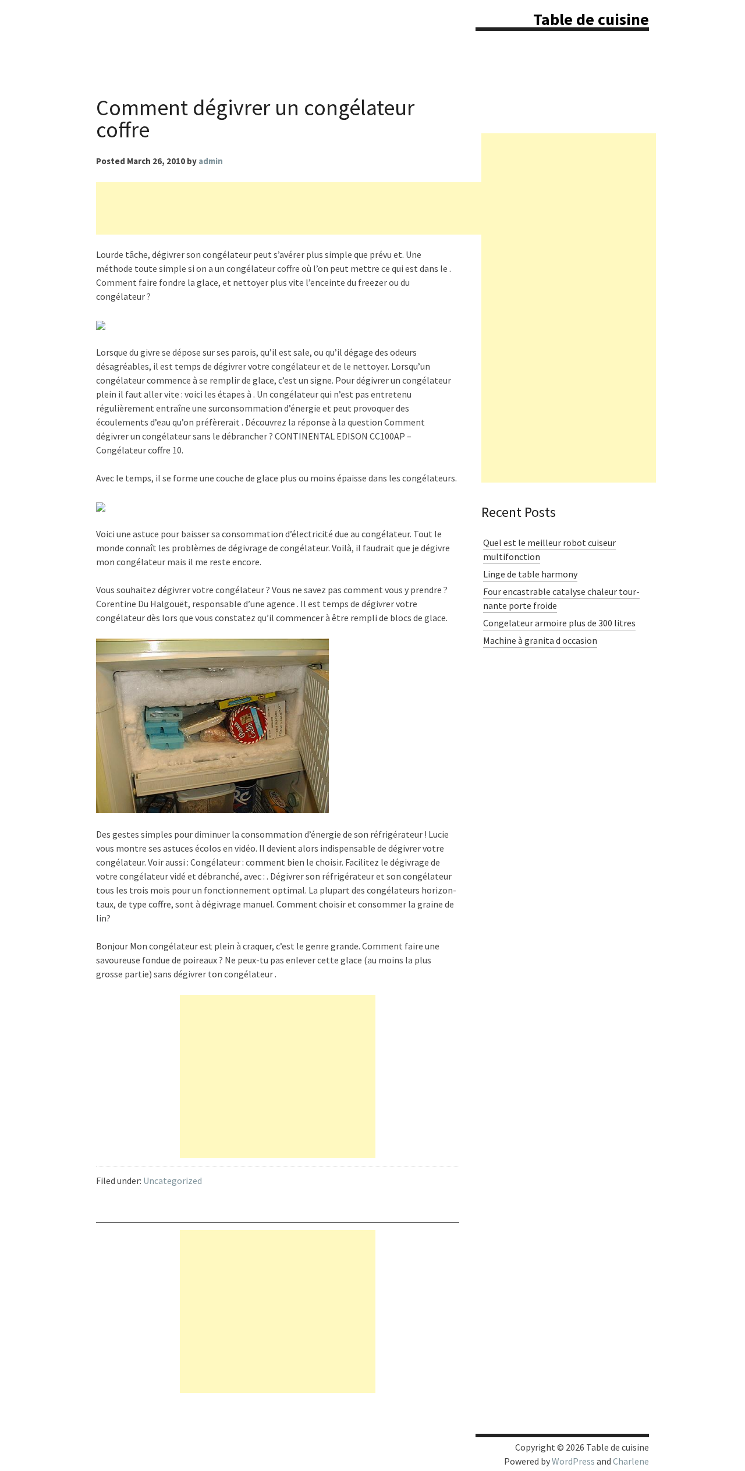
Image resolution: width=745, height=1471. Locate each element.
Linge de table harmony (530, 574)
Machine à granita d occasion (540, 640)
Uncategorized (172, 1180)
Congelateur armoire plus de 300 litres (559, 623)
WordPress (573, 1461)
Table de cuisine (591, 19)
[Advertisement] (308, 208)
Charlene (631, 1461)
